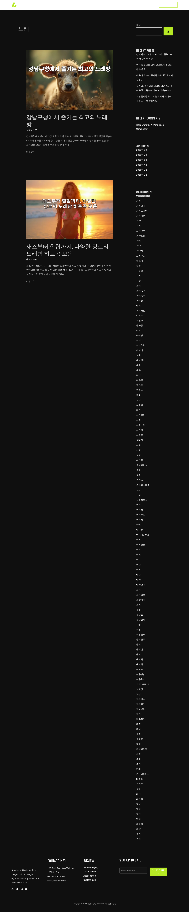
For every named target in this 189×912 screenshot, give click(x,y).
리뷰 (138, 330)
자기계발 (140, 699)
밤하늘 (139, 390)
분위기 (139, 405)
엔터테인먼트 (143, 534)
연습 (138, 564)
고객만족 (140, 230)
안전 (138, 505)
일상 (138, 694)
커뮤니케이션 (143, 774)
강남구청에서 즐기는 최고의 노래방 (67, 120)
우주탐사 (140, 619)
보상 (138, 400)
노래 (28, 130)
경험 (138, 225)
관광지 (139, 250)
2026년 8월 (141, 150)
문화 (138, 370)
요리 (138, 604)
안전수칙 (140, 515)
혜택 (138, 819)
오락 (138, 589)
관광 (138, 245)
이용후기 (140, 679)
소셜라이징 (141, 465)
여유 (138, 549)
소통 (138, 470)
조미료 (139, 739)
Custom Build (89, 880)
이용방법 (140, 674)
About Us (122, 4)
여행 (138, 554)
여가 (138, 539)
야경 (138, 524)
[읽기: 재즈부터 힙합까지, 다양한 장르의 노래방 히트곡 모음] (69, 209)
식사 (138, 490)
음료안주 (140, 639)
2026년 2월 (141, 174)
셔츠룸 (139, 460)
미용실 (139, 380)
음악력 (139, 659)
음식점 (139, 649)
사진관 (139, 430)
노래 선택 (141, 290)
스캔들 (139, 480)
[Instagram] (22, 889)
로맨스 (139, 320)
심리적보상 (141, 500)
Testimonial (136, 4)
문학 (138, 365)
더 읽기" (30, 152)
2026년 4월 (141, 165)
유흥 (138, 629)
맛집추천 (140, 345)
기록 (138, 275)
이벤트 (139, 669)
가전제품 (140, 215)
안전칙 (139, 520)
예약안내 (140, 584)
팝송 (138, 789)
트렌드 (139, 784)
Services (109, 4)
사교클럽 (140, 415)
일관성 (139, 689)
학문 (138, 804)
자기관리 (140, 704)
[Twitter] (17, 889)
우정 (138, 609)
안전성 (139, 510)
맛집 (138, 340)
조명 (138, 734)
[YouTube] (26, 889)
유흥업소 (140, 634)
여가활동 (140, 544)
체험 (138, 754)
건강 (138, 220)
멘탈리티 (140, 350)
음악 (28, 259)
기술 (138, 280)
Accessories (89, 875)
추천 (138, 764)
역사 (138, 559)
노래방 (139, 300)
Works (97, 4)
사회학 (139, 435)
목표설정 (140, 360)
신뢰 (138, 495)
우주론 (139, 614)
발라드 (139, 385)
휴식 (138, 839)
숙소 (138, 475)
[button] (168, 5)
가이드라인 (141, 210)
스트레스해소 (143, 485)
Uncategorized (143, 196)
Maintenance (89, 871)
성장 (138, 455)
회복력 (139, 824)
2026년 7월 (141, 155)
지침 (138, 744)
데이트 (139, 305)
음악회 (139, 664)
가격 (138, 201)
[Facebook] (12, 889)
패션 (138, 794)
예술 (138, 574)
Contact (150, 4)
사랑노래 (140, 425)
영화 (138, 569)
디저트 (139, 315)
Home (87, 4)
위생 (138, 624)
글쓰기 (139, 260)
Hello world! (142, 125)
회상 (138, 829)
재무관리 (140, 719)
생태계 (139, 440)
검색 (138, 25)
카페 (138, 769)
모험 (138, 355)
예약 (138, 579)
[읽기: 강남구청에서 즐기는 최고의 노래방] (69, 80)
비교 (138, 410)
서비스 (139, 445)
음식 (138, 644)
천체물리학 (141, 749)
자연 (138, 714)
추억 (138, 759)
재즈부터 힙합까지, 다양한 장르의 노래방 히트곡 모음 (67, 249)
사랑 (138, 420)
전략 (138, 724)
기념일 (139, 270)
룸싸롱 (139, 325)
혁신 (138, 814)
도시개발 (140, 310)
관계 (138, 240)
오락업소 (140, 594)
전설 (138, 729)
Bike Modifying (90, 867)
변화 (138, 395)
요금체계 (140, 599)
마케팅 (139, 335)
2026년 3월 (141, 169)
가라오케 (140, 205)
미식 (138, 375)
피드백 (139, 799)
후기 (138, 834)
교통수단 (140, 255)
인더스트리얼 (143, 684)
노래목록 (140, 295)
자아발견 (140, 709)
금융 (138, 265)
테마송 (139, 779)
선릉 (138, 450)
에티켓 (139, 529)
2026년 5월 (141, 160)
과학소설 (140, 235)
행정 (138, 809)
